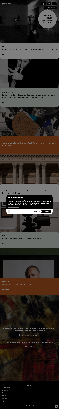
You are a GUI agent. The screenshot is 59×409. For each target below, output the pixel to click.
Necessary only (37, 211)
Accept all (47, 211)
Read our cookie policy (13, 207)
